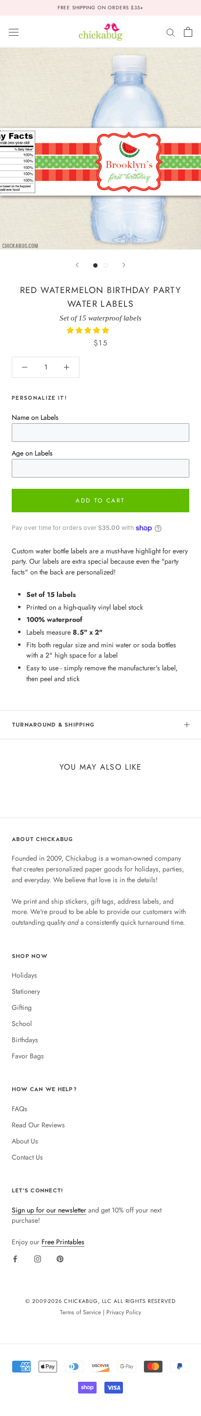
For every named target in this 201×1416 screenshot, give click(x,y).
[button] (89, 330)
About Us (25, 1141)
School (22, 1023)
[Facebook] (15, 1258)
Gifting (22, 1007)
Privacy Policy (123, 1312)
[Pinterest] (60, 1258)
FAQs (19, 1109)
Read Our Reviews (38, 1125)
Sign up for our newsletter (49, 1210)
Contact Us (27, 1157)
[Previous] (77, 265)
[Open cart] (188, 32)
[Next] (123, 265)
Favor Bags (28, 1056)
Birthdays (25, 1040)
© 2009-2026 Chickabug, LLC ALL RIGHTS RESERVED (100, 1301)
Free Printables (62, 1242)
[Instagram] (37, 1258)
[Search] (170, 31)
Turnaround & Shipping (53, 725)
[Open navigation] (14, 32)
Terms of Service (80, 1312)
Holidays (24, 975)
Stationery (26, 991)
